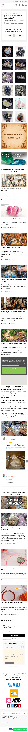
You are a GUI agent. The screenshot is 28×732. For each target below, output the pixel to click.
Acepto (14, 368)
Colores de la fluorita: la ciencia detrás (11, 219)
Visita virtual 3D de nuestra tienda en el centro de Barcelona (14, 493)
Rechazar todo (14, 372)
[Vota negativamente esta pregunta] (23, 647)
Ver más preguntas (14, 666)
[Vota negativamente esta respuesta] (22, 654)
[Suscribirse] (25, 713)
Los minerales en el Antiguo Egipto (10, 247)
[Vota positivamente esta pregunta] (21, 647)
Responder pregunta (8, 647)
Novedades (13, 199)
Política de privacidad (14, 674)
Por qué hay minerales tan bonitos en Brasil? (13, 343)
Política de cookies (6, 364)
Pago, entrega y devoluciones (16, 675)
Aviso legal (5, 674)
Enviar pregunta (14, 635)
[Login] (19, 5)
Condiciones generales (14, 677)
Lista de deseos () (24, 1)
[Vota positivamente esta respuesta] (20, 654)
